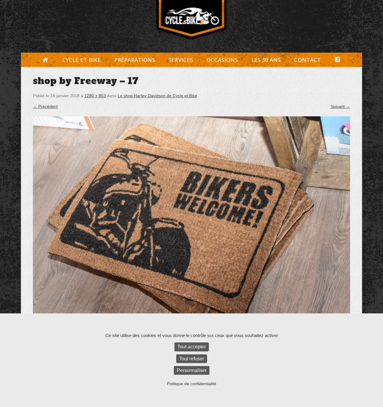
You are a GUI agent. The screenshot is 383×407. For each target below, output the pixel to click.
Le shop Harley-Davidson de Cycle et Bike (157, 95)
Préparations (134, 59)
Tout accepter (191, 346)
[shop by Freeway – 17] (191, 221)
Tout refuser (191, 358)
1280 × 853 (95, 95)
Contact (307, 59)
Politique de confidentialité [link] (191, 383)
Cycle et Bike (81, 59)
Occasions (222, 59)
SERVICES (180, 59)
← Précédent (45, 106)
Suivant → (340, 106)
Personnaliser (191, 370)
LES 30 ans (266, 59)
